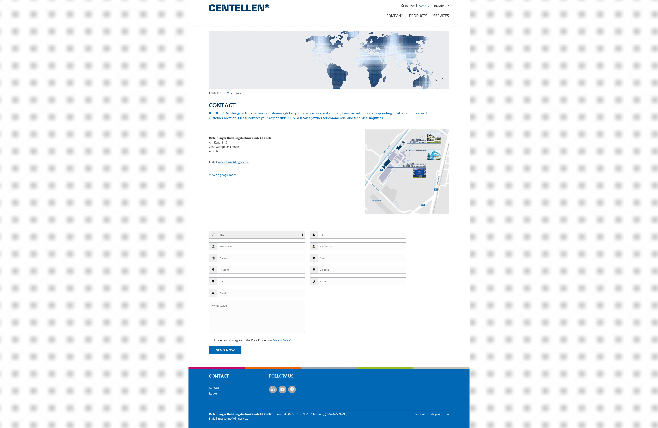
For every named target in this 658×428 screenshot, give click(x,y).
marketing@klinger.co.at (233, 162)
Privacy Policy (281, 340)
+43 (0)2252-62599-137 (297, 414)
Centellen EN (217, 93)
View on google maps (222, 175)
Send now (225, 350)
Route (213, 393)
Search (410, 5)
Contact (214, 388)
